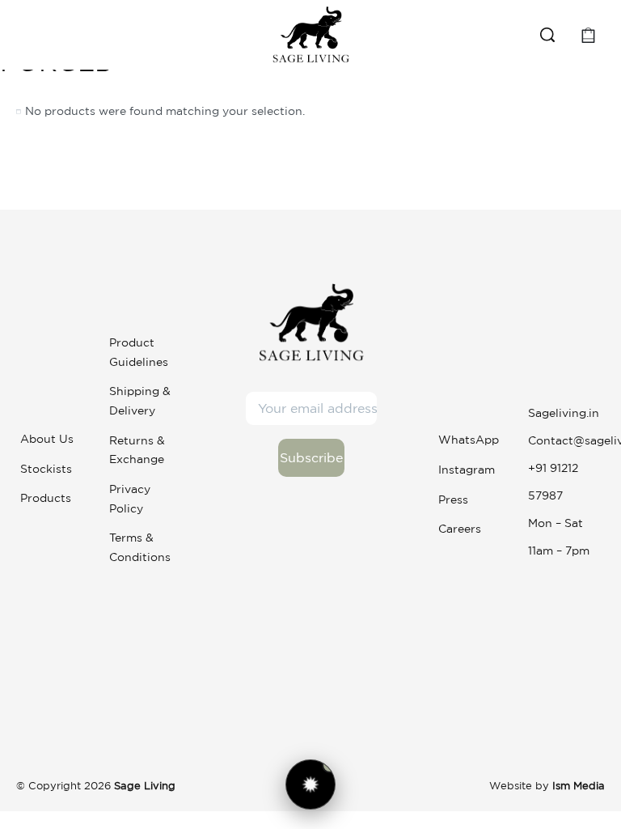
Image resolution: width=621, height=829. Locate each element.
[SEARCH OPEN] (547, 35)
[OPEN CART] (588, 35)
